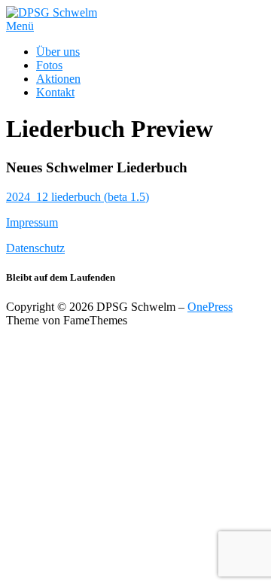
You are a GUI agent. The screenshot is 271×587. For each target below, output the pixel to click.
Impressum (32, 222)
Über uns (58, 51)
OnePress (210, 306)
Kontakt (55, 92)
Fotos (49, 65)
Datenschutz (35, 248)
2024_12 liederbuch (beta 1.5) (77, 196)
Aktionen (58, 78)
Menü (20, 26)
